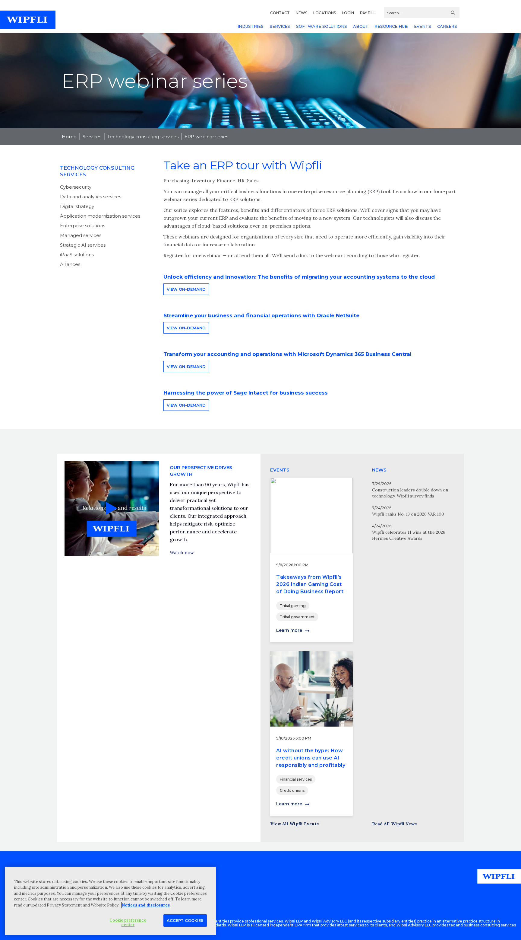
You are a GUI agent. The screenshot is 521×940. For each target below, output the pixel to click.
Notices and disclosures (146, 905)
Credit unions (292, 790)
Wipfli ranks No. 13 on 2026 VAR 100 (408, 514)
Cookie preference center (127, 922)
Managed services (80, 235)
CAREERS (447, 26)
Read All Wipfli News (394, 823)
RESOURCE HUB (391, 26)
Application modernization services (100, 216)
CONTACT (280, 13)
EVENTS (422, 26)
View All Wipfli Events (294, 823)
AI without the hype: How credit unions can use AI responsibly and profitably (310, 758)
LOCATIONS (324, 13)
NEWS (301, 13)
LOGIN (348, 13)
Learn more (289, 630)
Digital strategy (77, 206)
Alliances (70, 264)
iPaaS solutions (77, 254)
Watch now (182, 552)
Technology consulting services (142, 136)
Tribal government (297, 617)
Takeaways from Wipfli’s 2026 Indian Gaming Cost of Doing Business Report (309, 584)
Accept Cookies (185, 920)
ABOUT (360, 26)
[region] (110, 901)
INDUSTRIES (251, 26)
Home (69, 136)
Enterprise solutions (82, 226)
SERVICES (280, 26)
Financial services (296, 779)
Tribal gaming (293, 605)
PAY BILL (368, 13)
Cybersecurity (75, 187)
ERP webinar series (206, 136)
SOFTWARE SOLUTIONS (321, 26)
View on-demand (186, 289)
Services (92, 136)
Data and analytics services (90, 197)
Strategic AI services (83, 245)
